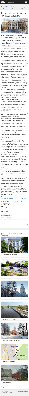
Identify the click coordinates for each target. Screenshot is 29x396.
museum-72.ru (5, 208)
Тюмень (13, 6)
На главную (5, 6)
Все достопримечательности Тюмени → (11, 387)
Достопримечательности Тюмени (12, 233)
